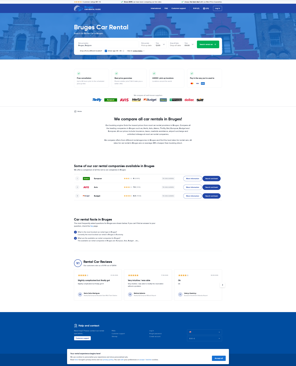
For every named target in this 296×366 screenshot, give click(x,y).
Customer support (178, 8)
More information (192, 178)
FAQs (114, 331)
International (156, 8)
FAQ (166, 8)
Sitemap (114, 336)
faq (91, 226)
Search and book (211, 178)
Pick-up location (83, 43)
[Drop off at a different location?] (78, 51)
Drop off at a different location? (91, 51)
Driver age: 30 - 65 (115, 51)
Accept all (219, 358)
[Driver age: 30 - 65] (106, 51)
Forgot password (155, 334)
